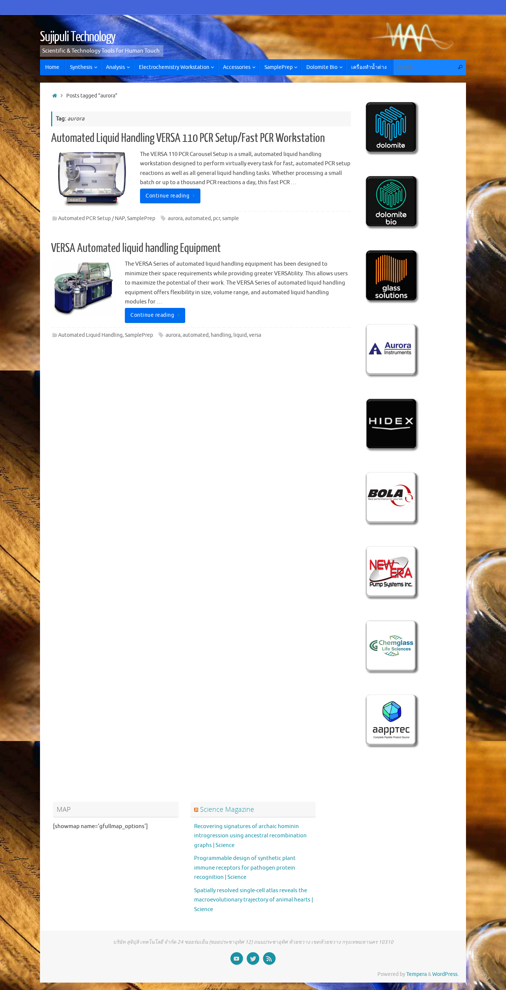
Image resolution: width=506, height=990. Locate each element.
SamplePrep (141, 218)
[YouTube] (236, 958)
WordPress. (445, 974)
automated (198, 218)
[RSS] (269, 958)
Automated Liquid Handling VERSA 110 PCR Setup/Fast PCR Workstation (188, 138)
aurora (175, 218)
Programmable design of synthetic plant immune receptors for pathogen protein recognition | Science (245, 868)
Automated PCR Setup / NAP (91, 218)
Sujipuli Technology (78, 37)
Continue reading (167, 196)
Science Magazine (227, 809)
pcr (216, 218)
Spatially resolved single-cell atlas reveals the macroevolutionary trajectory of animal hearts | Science (253, 900)
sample (230, 218)
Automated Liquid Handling (90, 335)
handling (221, 335)
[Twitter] (253, 958)
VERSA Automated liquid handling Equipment (136, 248)
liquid (240, 335)
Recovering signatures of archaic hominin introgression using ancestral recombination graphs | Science (250, 836)
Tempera (416, 974)
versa (255, 335)
